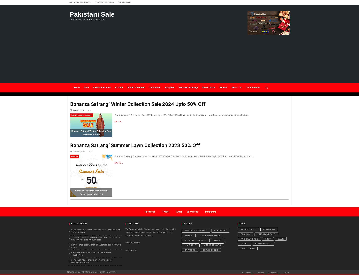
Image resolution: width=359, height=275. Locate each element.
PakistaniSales (124, 2)
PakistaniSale (249, 239)
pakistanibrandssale (104, 2)
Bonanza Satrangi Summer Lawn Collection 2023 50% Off (135, 145)
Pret (268, 239)
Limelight (191, 245)
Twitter (260, 273)
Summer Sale (263, 244)
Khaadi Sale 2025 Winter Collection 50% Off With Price (96, 246)
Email (286, 273)
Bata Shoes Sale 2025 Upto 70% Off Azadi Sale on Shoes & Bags (95, 231)
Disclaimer (131, 250)
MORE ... (118, 121)
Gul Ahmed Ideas (210, 235)
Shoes (244, 244)
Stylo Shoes (210, 250)
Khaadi (218, 240)
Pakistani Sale (266, 234)
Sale (281, 239)
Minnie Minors (212, 245)
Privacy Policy (133, 243)
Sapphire (190, 250)
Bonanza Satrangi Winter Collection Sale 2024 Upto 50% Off (138, 104)
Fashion (245, 234)
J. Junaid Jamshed (196, 240)
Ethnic (189, 235)
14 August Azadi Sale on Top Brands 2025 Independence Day (91, 261)
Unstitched (248, 248)
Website (274, 273)
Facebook (246, 273)
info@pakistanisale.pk (81, 2)
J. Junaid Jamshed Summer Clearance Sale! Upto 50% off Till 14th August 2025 (95, 239)
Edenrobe (220, 231)
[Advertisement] (179, 55)
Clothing (269, 229)
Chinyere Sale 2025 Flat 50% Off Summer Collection (91, 254)
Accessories (248, 229)
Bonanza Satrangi (196, 231)
